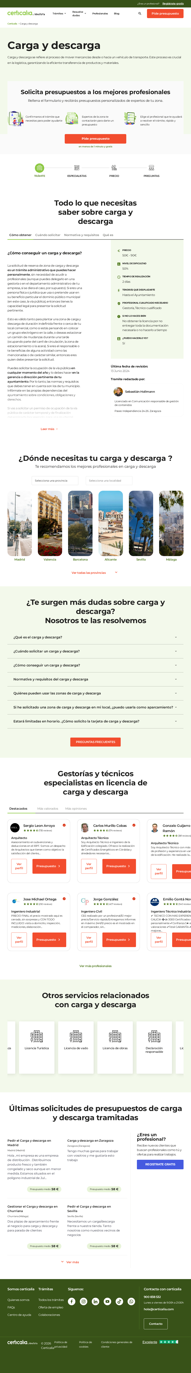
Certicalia (12, 23)
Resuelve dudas (77, 13)
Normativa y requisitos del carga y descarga (50, 679)
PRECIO (114, 176)
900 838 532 (152, 1297)
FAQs (11, 1307)
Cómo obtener (20, 235)
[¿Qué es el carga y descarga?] (176, 637)
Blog (116, 13)
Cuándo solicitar (47, 235)
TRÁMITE (39, 176)
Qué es (108, 235)
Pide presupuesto (165, 13)
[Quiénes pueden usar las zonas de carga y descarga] (176, 693)
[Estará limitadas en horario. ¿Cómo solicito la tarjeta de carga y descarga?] (176, 721)
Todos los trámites (51, 1300)
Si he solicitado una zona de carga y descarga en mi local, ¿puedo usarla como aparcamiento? (93, 707)
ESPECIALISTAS (77, 176)
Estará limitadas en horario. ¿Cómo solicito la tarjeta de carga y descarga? (76, 721)
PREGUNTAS (151, 176)
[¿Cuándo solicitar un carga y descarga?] (176, 651)
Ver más (72, 1262)
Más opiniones (76, 808)
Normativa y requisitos (81, 235)
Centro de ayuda (19, 1315)
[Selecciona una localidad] (109, 480)
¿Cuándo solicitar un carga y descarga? (46, 651)
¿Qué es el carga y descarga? (37, 637)
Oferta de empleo (50, 1307)
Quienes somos (18, 1300)
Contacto (155, 1324)
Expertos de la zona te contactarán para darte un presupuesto (98, 120)
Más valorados (47, 808)
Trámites (58, 13)
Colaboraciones (49, 1315)
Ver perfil (19, 866)
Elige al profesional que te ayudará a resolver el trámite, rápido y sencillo (161, 120)
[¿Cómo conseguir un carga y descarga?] (176, 665)
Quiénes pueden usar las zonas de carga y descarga (57, 693)
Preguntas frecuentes (95, 742)
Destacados (18, 808)
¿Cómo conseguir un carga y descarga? (46, 665)
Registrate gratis (160, 1164)
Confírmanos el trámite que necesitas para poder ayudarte (44, 118)
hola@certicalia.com (159, 1309)
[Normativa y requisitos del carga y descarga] (176, 679)
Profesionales (100, 13)
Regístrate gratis (173, 3)
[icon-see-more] (57, 429)
